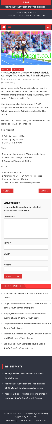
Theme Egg (31, 417)
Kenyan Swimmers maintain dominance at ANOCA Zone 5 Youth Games (27, 325)
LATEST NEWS (18, 69)
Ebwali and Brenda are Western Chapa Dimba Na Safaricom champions (46, 190)
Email (7, 254)
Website (7, 264)
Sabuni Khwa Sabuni (30, 79)
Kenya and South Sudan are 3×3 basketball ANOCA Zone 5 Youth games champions (27, 305)
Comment (9, 216)
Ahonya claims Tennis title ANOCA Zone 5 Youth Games (26, 295)
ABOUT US (11, 15)
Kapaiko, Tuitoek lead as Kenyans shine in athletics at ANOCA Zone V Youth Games (27, 335)
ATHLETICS (6, 69)
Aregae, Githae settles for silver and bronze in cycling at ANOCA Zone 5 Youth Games (25, 315)
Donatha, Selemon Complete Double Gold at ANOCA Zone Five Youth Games (24, 346)
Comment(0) (9, 82)
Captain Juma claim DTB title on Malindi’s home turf (9, 190)
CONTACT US (39, 15)
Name (7, 243)
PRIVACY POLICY (25, 15)
